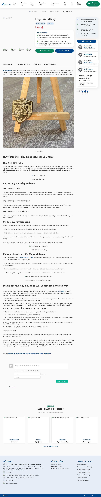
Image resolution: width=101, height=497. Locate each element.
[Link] (33, 371)
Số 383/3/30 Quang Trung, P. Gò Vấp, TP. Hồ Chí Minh (20, 477)
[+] (37, 370)
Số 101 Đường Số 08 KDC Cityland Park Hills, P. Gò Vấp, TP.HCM (22, 475)
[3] (45, 376)
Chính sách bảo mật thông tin (85, 467)
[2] (44, 376)
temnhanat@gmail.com (11, 483)
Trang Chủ (14, 4)
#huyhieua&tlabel (22, 353)
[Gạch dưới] (20, 371)
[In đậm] (16, 371)
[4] (47, 376)
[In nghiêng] (18, 371)
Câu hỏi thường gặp (83, 480)
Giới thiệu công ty (82, 464)
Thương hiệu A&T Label (26, 257)
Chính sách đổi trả (82, 477)
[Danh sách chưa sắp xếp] (27, 371)
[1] (42, 376)
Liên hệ (72, 4)
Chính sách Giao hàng (83, 475)
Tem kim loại (23, 4)
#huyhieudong (12, 353)
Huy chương (62, 439)
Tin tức (65, 4)
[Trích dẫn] (29, 371)
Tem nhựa (32, 4)
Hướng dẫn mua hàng (83, 469)
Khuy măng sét (86, 439)
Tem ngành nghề (42, 4)
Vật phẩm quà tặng (55, 4)
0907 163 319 (9, 480)
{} (35, 370)
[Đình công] (22, 371)
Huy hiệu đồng (54, 11)
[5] (48, 376)
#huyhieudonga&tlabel (36, 353)
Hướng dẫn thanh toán (83, 472)
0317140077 (9, 472)
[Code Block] (31, 371)
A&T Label (60, 291)
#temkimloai (47, 353)
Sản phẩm (44, 11)
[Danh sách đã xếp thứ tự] (24, 371)
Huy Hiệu (38, 439)
